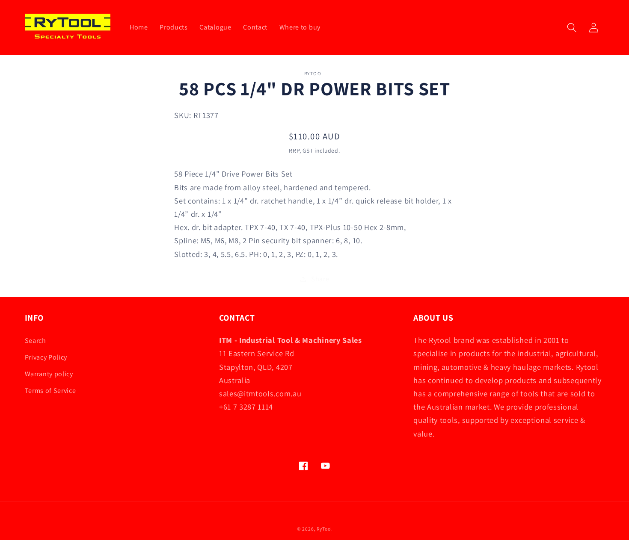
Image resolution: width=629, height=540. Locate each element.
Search (35, 340)
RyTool (324, 528)
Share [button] (320, 278)
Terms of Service (50, 390)
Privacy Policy (46, 357)
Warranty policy (49, 373)
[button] (572, 27)
